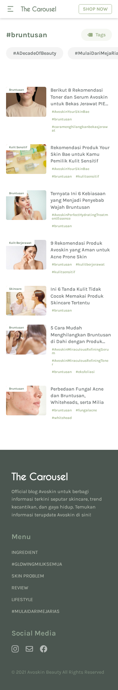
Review (19, 587)
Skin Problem (27, 576)
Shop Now (95, 9)
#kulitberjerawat (90, 264)
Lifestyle (22, 599)
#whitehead (62, 418)
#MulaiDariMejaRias (35, 611)
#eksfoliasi (85, 372)
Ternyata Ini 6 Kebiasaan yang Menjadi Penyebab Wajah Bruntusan (78, 200)
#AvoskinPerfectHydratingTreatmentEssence (80, 217)
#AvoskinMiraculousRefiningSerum (80, 351)
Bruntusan (16, 90)
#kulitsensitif (87, 176)
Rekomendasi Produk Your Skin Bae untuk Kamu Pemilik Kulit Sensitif (80, 154)
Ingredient (24, 552)
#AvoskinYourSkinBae (70, 112)
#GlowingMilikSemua (36, 564)
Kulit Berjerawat (20, 243)
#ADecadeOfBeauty (34, 53)
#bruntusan (62, 119)
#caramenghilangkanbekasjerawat (80, 128)
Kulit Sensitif (18, 147)
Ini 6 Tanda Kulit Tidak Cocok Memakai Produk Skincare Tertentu (77, 296)
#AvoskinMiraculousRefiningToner (80, 362)
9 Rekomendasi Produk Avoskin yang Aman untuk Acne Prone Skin (80, 250)
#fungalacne (86, 410)
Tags (101, 35)
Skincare (15, 289)
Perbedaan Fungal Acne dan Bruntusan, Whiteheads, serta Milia (77, 395)
